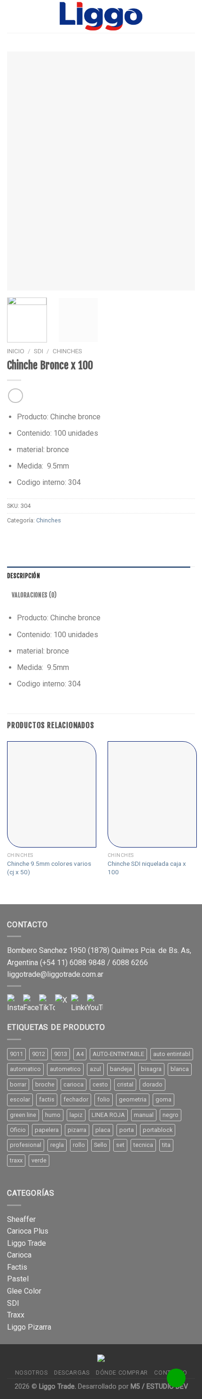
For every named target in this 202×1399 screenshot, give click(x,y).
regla (57, 1144)
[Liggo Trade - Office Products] (101, 16)
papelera (47, 1129)
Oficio (18, 1129)
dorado (152, 1084)
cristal (125, 1084)
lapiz (76, 1114)
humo (53, 1114)
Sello (100, 1144)
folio (103, 1099)
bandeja (121, 1068)
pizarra (77, 1129)
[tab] (98, 575)
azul (95, 1068)
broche (44, 1084)
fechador (75, 1099)
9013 (60, 1053)
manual (144, 1114)
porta (126, 1129)
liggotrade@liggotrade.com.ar (55, 974)
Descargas (72, 1372)
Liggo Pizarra (29, 1327)
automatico (25, 1068)
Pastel (18, 1278)
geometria (133, 1099)
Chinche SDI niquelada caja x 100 (147, 868)
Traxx (15, 1314)
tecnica (143, 1144)
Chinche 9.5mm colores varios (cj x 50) (49, 868)
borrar (18, 1084)
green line (23, 1114)
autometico (65, 1068)
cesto (100, 1084)
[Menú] (12, 16)
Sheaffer (21, 1219)
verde (39, 1160)
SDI (38, 351)
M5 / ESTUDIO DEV (159, 1387)
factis (46, 1099)
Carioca (19, 1254)
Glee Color (24, 1291)
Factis (17, 1267)
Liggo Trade (26, 1243)
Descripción (23, 576)
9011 (16, 1053)
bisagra (151, 1068)
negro (171, 1114)
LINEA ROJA (108, 1114)
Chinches (67, 351)
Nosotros (31, 1372)
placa (102, 1129)
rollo (79, 1144)
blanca (180, 1068)
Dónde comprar (122, 1372)
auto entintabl (171, 1053)
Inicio (15, 351)
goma (163, 1099)
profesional (25, 1144)
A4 (80, 1053)
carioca (73, 1084)
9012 (38, 1053)
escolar (20, 1099)
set (120, 1144)
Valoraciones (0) (34, 595)
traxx (16, 1160)
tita (166, 1144)
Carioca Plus (27, 1231)
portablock (157, 1129)
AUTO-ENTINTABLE (118, 1053)
